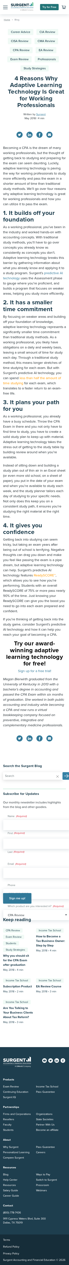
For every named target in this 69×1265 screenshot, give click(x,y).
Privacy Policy (11, 1253)
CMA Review (46, 41)
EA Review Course (48, 986)
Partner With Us (45, 1124)
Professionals (47, 59)
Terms (6, 1240)
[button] (5, 7)
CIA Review (47, 32)
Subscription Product (17, 986)
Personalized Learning (16, 1152)
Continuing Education (15, 1092)
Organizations (44, 1114)
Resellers (8, 1119)
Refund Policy (11, 1246)
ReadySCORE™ (45, 575)
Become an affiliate (47, 1130)
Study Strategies (35, 68)
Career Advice (20, 32)
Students (11, 943)
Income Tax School (50, 930)
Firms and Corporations (17, 1114)
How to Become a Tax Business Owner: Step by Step (50, 941)
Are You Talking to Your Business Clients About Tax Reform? (18, 1012)
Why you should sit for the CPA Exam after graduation (16, 960)
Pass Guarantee (45, 1092)
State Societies (44, 1119)
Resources (9, 1185)
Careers (40, 1152)
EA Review (46, 50)
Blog (5, 1174)
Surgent (41, 114)
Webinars (41, 1190)
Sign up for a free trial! (34, 671)
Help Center (10, 1179)
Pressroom (42, 1185)
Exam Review (19, 59)
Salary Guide (10, 1190)
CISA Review (19, 41)
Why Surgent (10, 1147)
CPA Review (21, 50)
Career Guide (11, 1195)
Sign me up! (17, 898)
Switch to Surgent (46, 1179)
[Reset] (57, 776)
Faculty (7, 1124)
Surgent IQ (9, 1097)
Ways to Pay (43, 1174)
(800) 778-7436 (12, 1212)
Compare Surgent (13, 1157)
